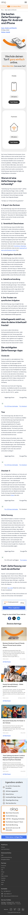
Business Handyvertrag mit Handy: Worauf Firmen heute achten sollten (14, 645)
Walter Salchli (5, 32)
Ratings (3, 847)
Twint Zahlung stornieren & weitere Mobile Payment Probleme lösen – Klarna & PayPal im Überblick (14, 758)
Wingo (2, 872)
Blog (2, 10)
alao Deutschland (5, 849)
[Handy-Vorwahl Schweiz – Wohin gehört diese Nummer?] (14, 674)
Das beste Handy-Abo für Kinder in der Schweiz (14, 722)
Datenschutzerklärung (6, 857)
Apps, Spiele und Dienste (9, 28)
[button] (14, 6)
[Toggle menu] (26, 2)
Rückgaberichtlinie (5, 859)
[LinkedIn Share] (18, 618)
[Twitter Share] (14, 618)
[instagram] (11, 909)
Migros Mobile (4, 876)
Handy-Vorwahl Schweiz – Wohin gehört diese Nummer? (13, 685)
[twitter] (15, 909)
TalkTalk (3, 880)
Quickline (3, 878)
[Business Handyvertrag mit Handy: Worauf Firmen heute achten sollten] (14, 634)
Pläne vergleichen (14, 608)
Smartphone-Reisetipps (20, 246)
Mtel (2, 884)
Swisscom (3, 865)
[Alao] (13, 2)
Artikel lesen (7, 662)
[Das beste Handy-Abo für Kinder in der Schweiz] (14, 711)
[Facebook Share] (9, 618)
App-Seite (10, 588)
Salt (2, 869)
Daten (12, 495)
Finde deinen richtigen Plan (14, 837)
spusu (2, 882)
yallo (2, 874)
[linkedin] (23, 909)
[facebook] (19, 909)
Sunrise (3, 867)
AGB (2, 855)
